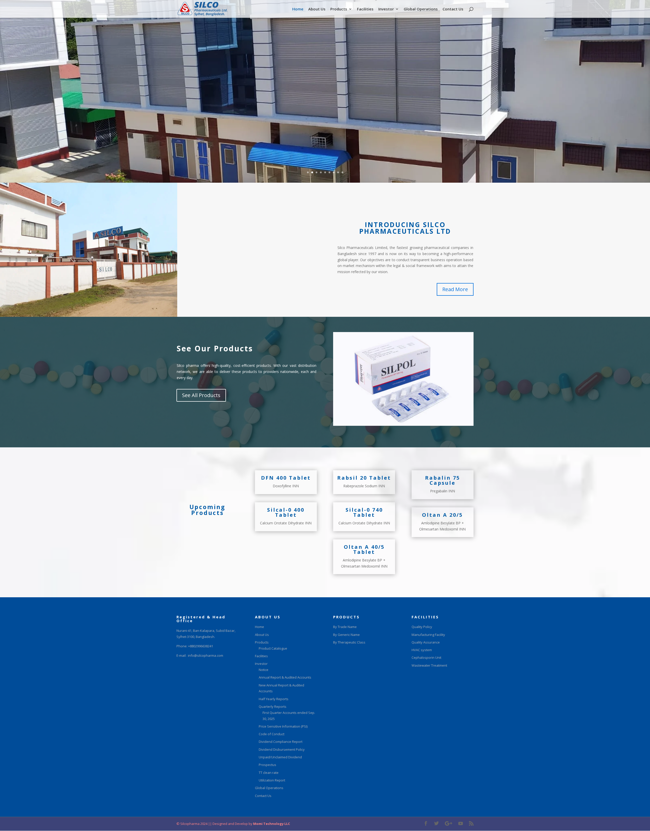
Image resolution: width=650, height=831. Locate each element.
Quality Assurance (426, 642)
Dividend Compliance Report (280, 741)
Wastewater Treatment (429, 665)
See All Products (201, 395)
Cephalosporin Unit (426, 657)
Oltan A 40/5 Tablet (364, 549)
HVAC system (422, 650)
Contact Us (453, 9)
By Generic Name (346, 634)
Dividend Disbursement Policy (282, 749)
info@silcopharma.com (205, 655)
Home (297, 9)
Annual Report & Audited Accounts (285, 677)
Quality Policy (422, 626)
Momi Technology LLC (271, 823)
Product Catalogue (273, 648)
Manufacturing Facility (428, 634)
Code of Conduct (271, 734)
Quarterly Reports (272, 706)
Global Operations (421, 9)
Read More (455, 289)
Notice (263, 669)
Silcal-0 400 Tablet (285, 512)
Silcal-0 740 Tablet (364, 512)
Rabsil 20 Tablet (364, 477)
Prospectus (267, 764)
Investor (386, 9)
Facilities (365, 9)
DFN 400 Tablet (286, 477)
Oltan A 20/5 (442, 514)
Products (338, 9)
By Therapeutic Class (349, 642)
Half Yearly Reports (273, 699)
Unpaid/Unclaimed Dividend (280, 757)
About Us (317, 9)
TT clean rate (269, 772)
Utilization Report (272, 780)
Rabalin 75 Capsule (442, 480)
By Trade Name (345, 626)
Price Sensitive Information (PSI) (283, 726)
